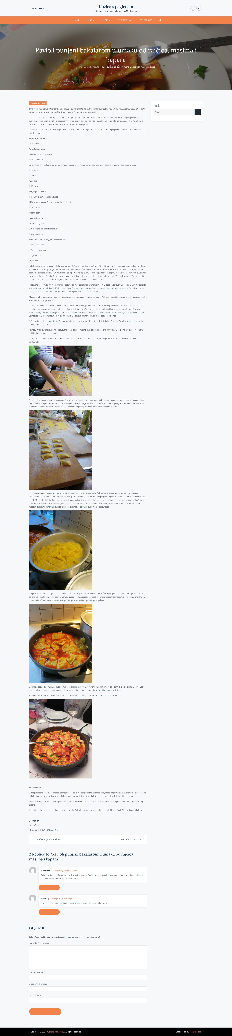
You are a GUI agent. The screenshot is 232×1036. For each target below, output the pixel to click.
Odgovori (49, 887)
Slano (89, 20)
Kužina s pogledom (116, 6)
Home (76, 20)
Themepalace (195, 1032)
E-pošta (38, 984)
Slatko (105, 20)
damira (35, 821)
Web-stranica (35, 995)
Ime (36, 972)
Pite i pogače (146, 20)
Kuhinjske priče (125, 20)
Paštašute (34, 825)
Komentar (39, 943)
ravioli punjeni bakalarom (44, 830)
